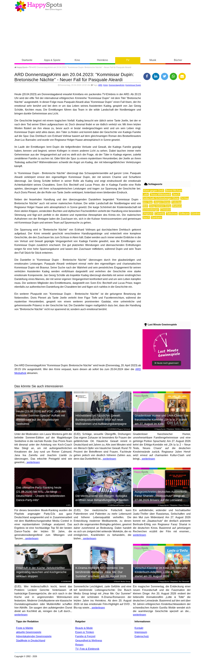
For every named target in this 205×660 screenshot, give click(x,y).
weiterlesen (33, 462)
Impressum (141, 632)
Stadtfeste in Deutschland (30, 640)
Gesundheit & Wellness (88, 640)
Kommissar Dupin (133, 85)
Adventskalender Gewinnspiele (34, 636)
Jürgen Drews (162, 202)
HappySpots (21, 67)
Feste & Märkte (24, 628)
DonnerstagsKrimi (116, 85)
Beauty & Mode (84, 628)
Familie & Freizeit (85, 636)
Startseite (27, 60)
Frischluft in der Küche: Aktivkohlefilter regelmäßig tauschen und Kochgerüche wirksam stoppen (41, 572)
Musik (152, 60)
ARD (100, 85)
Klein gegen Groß (154, 190)
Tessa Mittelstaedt (160, 194)
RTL (69, 429)
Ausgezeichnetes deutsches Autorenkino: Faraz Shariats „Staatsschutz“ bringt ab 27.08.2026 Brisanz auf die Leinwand (161, 496)
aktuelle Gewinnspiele (28, 632)
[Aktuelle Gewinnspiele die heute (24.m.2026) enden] (167, 368)
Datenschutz (142, 636)
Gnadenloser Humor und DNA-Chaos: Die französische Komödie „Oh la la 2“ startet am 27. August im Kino (161, 419)
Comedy (159, 213)
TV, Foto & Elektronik (87, 648)
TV (127, 60)
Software (184, 213)
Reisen (79, 644)
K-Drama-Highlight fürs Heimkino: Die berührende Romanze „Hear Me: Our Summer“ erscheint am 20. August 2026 (100, 572)
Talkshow (171, 213)
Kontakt (139, 628)
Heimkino (102, 60)
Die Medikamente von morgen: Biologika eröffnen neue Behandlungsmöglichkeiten (101, 498)
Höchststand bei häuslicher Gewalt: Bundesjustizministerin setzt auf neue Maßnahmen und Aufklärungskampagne (101, 419)
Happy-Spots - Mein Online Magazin (38, 6)
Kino (77, 60)
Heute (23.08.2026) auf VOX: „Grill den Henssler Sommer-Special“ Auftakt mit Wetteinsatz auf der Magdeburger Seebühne (41, 417)
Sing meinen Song (160, 206)
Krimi (105, 85)
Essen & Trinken (84, 632)
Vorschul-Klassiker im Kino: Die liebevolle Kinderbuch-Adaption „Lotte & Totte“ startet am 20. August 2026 (161, 572)
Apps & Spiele (52, 60)
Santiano (156, 217)
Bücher (178, 60)
